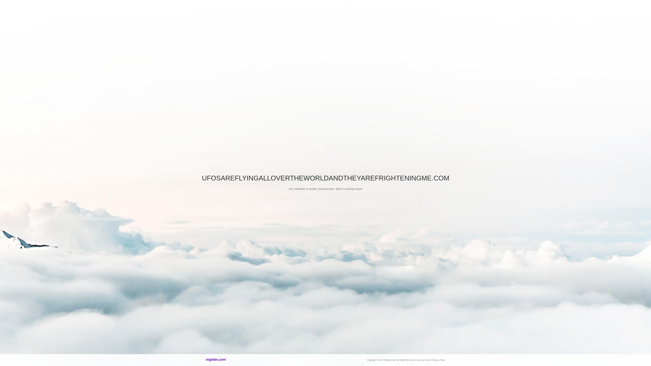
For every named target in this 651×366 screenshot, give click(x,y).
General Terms (424, 360)
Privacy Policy (438, 360)
